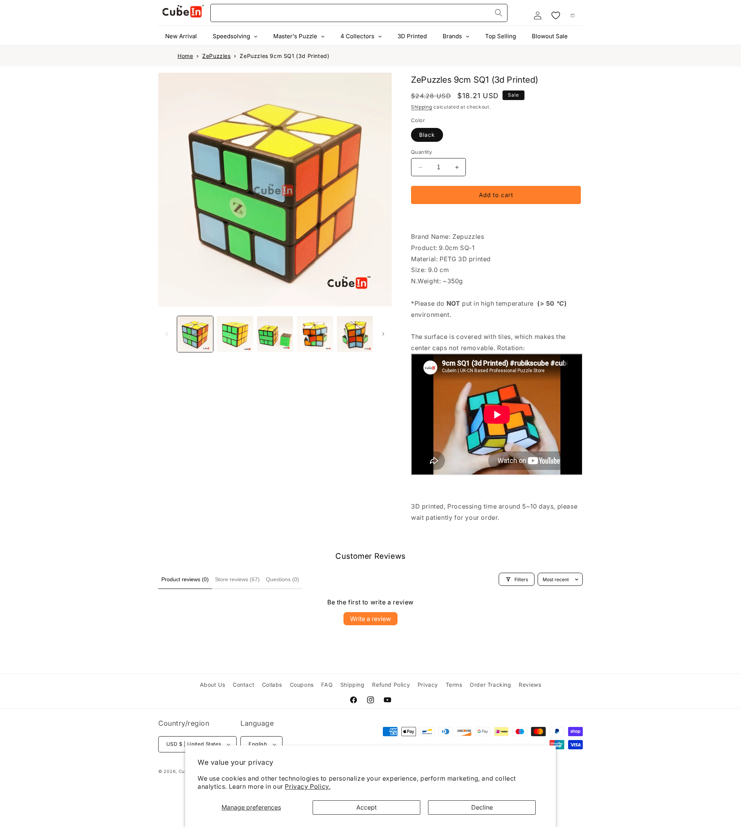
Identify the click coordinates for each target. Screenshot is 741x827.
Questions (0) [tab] (282, 579)
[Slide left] (166, 333)
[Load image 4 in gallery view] (315, 334)
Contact (243, 684)
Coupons (302, 684)
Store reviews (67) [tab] (237, 579)
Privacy (428, 684)
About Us (212, 684)
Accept (366, 807)
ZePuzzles (216, 56)
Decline (482, 807)
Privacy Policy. (307, 786)
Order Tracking (490, 684)
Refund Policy (391, 684)
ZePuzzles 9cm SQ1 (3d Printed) (284, 56)
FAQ (327, 684)
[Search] (498, 12)
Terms (454, 684)
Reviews (530, 684)
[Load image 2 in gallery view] (235, 334)
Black (427, 134)
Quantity (421, 152)
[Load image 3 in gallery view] (275, 334)
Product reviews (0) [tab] (185, 579)
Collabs (272, 684)
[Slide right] (383, 333)
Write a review (370, 619)
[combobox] (359, 13)
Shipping (421, 107)
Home (185, 56)
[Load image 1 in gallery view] (195, 334)
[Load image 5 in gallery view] (355, 334)
